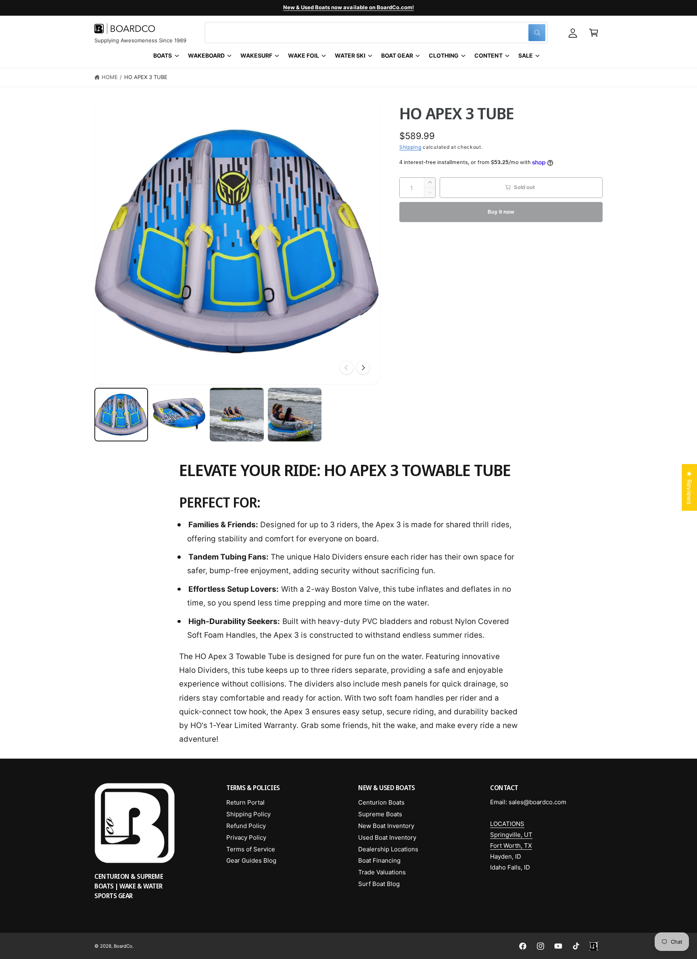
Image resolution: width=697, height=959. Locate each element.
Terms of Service (250, 849)
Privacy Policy (246, 837)
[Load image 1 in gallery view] (121, 414)
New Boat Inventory (386, 826)
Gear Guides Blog (251, 860)
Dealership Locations (388, 849)
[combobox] (376, 32)
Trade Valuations (382, 872)
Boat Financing (379, 860)
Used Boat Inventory (387, 837)
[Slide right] (363, 367)
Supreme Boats (380, 814)
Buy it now (501, 211)
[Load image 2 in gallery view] (179, 414)
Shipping (410, 147)
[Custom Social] (594, 946)
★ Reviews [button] (689, 487)
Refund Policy (246, 826)
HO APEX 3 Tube (145, 77)
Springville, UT (511, 834)
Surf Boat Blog (379, 884)
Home (110, 77)
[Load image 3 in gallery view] (236, 414)
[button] (593, 32)
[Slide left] (346, 367)
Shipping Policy (248, 814)
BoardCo (123, 946)
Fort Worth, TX (511, 845)
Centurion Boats (381, 802)
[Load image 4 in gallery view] (294, 414)
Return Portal (245, 802)
